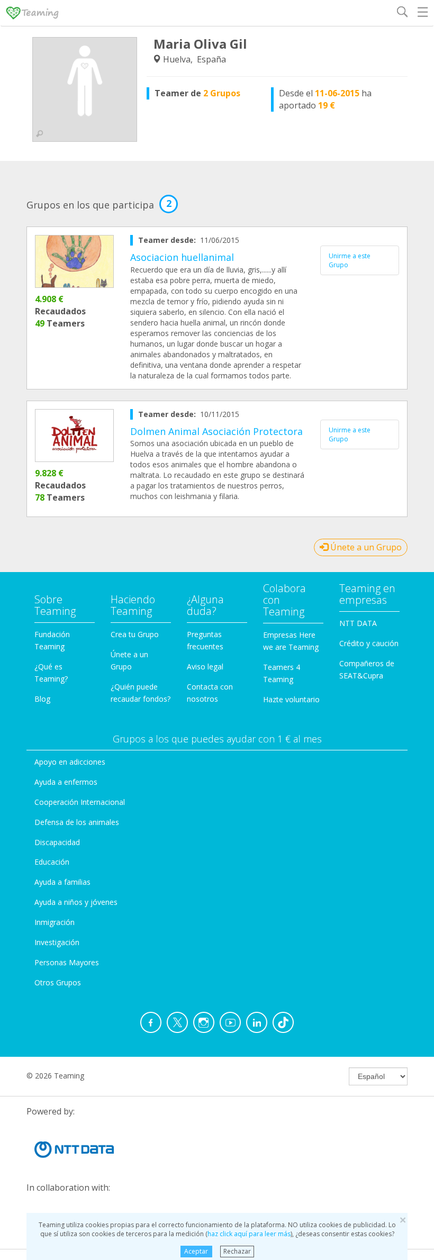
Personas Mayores (66, 962)
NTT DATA (358, 623)
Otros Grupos (57, 982)
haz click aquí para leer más (249, 1233)
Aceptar (196, 1251)
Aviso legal (205, 666)
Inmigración (54, 922)
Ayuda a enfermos (65, 782)
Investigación (56, 942)
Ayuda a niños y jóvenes (75, 902)
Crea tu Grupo (135, 634)
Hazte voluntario (291, 699)
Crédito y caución (369, 643)
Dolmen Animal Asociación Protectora (216, 431)
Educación (51, 862)
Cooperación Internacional (79, 802)
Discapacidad (57, 842)
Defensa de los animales (76, 822)
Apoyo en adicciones (69, 762)
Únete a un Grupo (365, 547)
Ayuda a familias (62, 882)
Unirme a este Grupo (349, 260)
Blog (42, 699)
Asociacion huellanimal (182, 257)
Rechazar (237, 1251)
